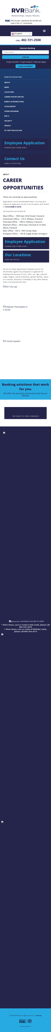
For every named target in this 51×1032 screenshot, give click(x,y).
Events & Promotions (14, 101)
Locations (9, 92)
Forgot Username (12, 62)
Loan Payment (25, 66)
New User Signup (40, 62)
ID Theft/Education (13, 130)
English (18, 34)
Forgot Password (26, 62)
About (7, 82)
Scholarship (10, 106)
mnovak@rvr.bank (13, 207)
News (6, 87)
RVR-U (6, 116)
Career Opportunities (14, 97)
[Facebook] (48, 39)
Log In (25, 57)
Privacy (7, 125)
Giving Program (11, 111)
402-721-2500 (31, 40)
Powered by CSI (25, 1026)
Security (8, 121)
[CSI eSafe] (44, 39)
